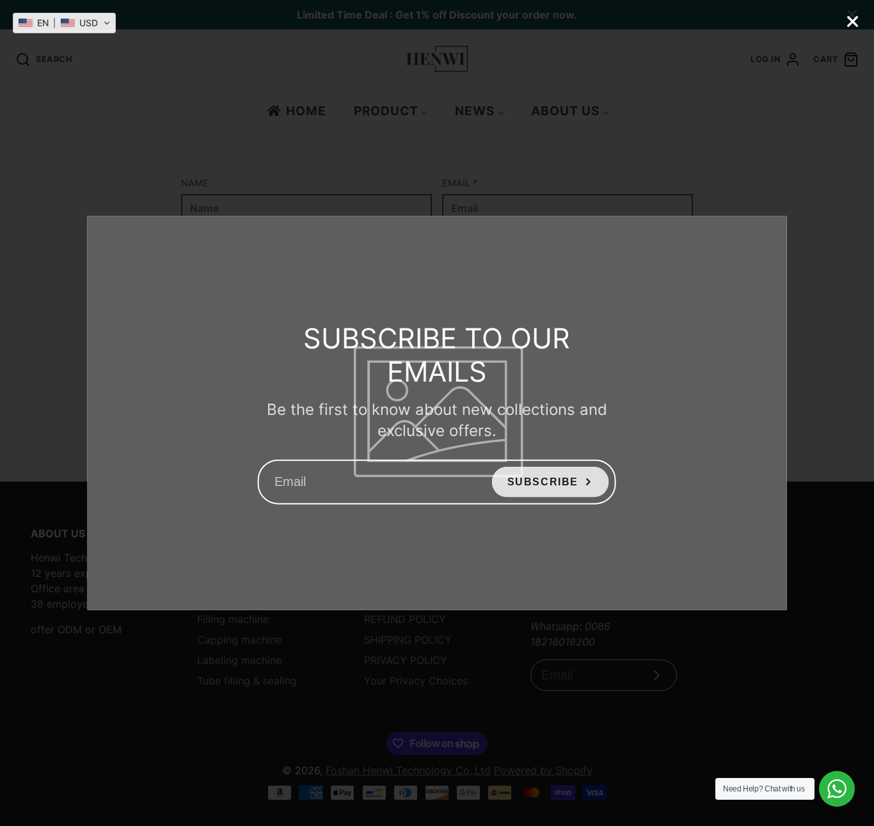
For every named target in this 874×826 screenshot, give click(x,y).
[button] (64, 23)
